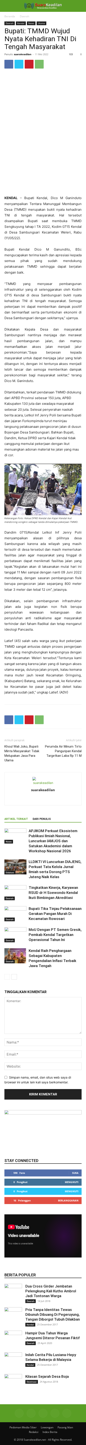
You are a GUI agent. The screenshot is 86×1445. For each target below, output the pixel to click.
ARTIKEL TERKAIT (16, 819)
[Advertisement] (43, 163)
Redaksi (33, 1432)
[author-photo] (43, 783)
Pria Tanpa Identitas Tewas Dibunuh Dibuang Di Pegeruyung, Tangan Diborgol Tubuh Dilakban (52, 1314)
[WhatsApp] (39, 64)
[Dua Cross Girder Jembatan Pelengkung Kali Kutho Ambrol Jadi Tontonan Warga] (13, 1292)
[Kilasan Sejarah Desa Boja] (13, 1383)
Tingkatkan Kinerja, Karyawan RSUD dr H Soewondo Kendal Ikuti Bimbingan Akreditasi (53, 892)
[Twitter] (19, 64)
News (31, 23)
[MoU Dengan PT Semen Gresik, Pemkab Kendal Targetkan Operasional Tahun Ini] (15, 934)
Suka (75, 1172)
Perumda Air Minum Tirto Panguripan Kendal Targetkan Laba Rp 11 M (63, 751)
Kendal (20, 23)
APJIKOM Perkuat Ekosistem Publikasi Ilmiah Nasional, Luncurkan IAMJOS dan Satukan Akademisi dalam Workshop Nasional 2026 (53, 841)
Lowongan (47, 1427)
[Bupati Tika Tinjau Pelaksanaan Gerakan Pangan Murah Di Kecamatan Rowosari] (15, 913)
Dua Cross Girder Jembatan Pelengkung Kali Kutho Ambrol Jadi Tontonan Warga (50, 1291)
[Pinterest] (29, 64)
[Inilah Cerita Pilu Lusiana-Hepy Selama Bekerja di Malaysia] (13, 1361)
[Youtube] (66, 1413)
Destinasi (32, 1381)
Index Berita (50, 1432)
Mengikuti (72, 1182)
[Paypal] (52, 799)
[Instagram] (43, 799)
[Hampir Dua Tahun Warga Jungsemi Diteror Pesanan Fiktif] (13, 1339)
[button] (7, 6)
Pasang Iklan (65, 1427)
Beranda (9, 16)
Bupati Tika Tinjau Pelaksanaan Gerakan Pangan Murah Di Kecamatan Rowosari (55, 913)
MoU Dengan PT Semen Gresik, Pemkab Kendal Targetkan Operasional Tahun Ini (55, 934)
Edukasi (10, 872)
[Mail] (43, 1413)
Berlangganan (68, 1200)
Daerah (24, 16)
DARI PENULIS (42, 819)
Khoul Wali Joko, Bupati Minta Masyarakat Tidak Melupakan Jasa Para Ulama (21, 753)
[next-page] (14, 977)
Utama (41, 23)
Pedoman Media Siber (23, 1427)
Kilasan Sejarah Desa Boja (47, 1376)
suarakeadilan (22, 54)
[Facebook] (8, 64)
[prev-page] (7, 977)
